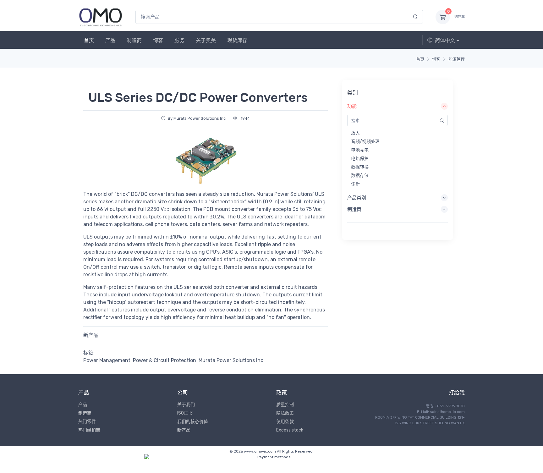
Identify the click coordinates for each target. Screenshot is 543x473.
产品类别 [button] (356, 198)
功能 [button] (352, 106)
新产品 (183, 430)
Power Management (106, 360)
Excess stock (289, 430)
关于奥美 (206, 40)
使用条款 (285, 421)
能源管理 (456, 59)
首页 (89, 40)
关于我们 (186, 404)
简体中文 (445, 40)
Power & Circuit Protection (164, 360)
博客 (158, 40)
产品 (110, 40)
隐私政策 (285, 413)
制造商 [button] (354, 209)
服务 (179, 40)
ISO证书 (185, 413)
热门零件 (87, 421)
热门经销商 (89, 430)
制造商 (134, 40)
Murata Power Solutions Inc (231, 360)
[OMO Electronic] (100, 17)
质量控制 (285, 404)
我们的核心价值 (192, 421)
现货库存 (237, 40)
